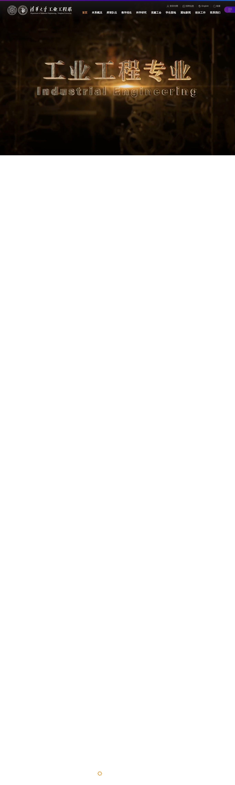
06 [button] (134, 773)
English (205, 6)
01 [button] (100, 773)
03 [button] (114, 776)
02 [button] (107, 773)
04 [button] (120, 773)
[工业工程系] (39, 10)
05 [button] (127, 774)
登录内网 (174, 6)
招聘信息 (190, 6)
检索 (218, 6)
